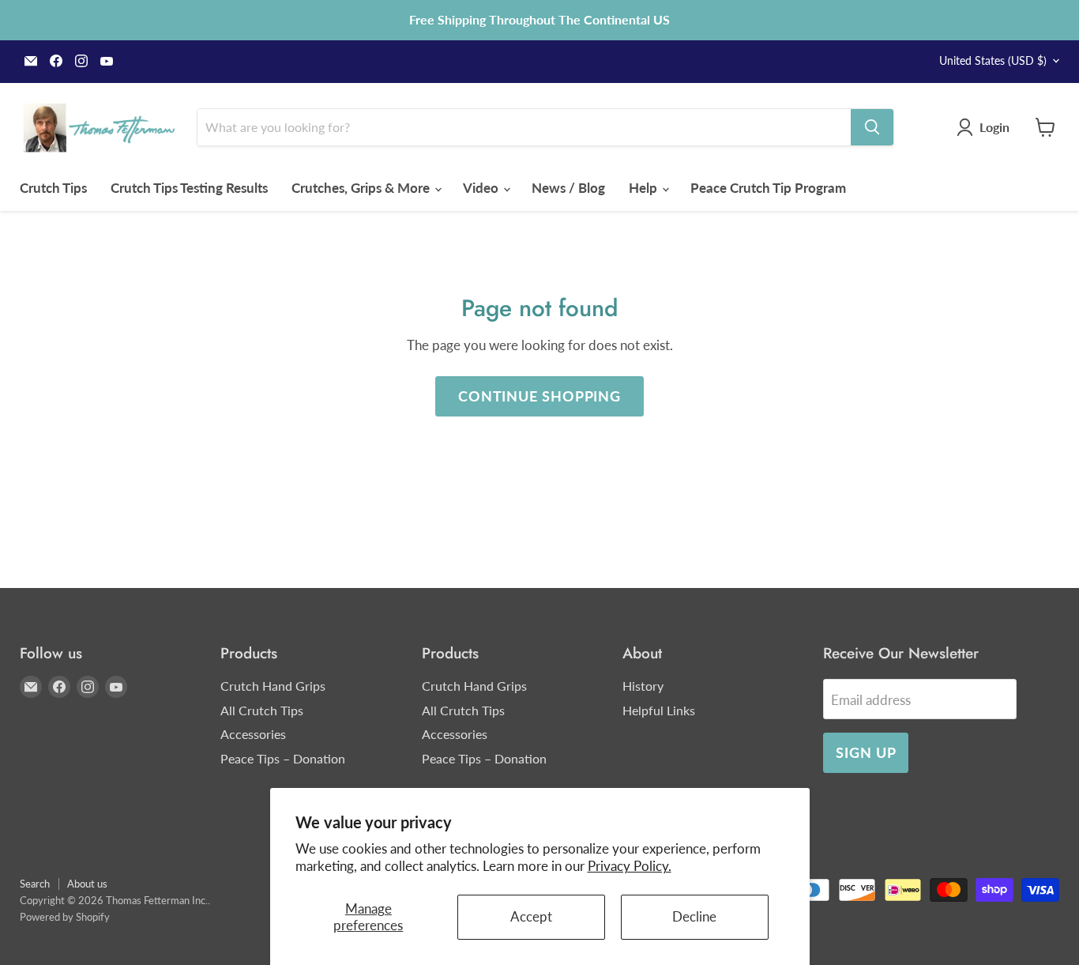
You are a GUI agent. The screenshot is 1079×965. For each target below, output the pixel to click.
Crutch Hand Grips (272, 685)
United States (993, 60)
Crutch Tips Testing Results (189, 187)
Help (644, 187)
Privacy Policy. (629, 866)
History (643, 685)
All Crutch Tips (261, 710)
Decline (694, 916)
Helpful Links (658, 710)
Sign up (866, 752)
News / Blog (568, 187)
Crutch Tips (53, 187)
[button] (986, 127)
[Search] (872, 127)
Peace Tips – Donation (282, 758)
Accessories (253, 733)
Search (35, 883)
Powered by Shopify (65, 916)
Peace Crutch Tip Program (768, 187)
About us (87, 883)
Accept (531, 916)
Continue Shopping (539, 396)
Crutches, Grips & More (362, 187)
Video (482, 187)
